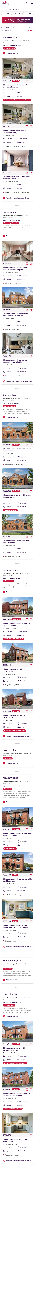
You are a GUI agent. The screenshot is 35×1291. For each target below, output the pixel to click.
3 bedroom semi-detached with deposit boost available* (15, 361)
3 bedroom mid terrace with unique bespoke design (17, 450)
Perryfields (9, 212)
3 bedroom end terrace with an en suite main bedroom (16, 178)
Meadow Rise (10, 777)
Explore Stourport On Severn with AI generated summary (18, 20)
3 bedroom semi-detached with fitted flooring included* (15, 315)
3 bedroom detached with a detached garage (14, 670)
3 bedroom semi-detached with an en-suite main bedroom (16, 1095)
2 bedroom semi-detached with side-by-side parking (15, 86)
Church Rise (10, 994)
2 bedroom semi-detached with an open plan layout (16, 624)
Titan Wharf (10, 395)
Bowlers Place (11, 750)
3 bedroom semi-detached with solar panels (15, 1140)
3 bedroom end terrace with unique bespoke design (17, 496)
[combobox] (17, 9)
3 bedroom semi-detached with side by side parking (17, 880)
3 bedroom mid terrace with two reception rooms (16, 542)
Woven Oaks (10, 37)
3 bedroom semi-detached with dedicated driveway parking (15, 269)
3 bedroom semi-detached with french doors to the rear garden (15, 926)
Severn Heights (12, 960)
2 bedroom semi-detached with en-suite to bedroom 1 (17, 834)
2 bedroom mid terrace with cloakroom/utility (14, 131)
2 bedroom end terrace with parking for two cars (14, 1049)
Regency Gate (11, 570)
